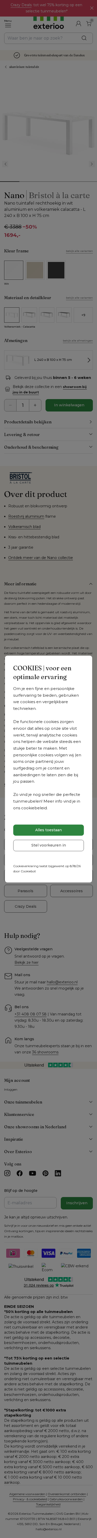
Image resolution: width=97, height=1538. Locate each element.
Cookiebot (28, 871)
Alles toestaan (48, 830)
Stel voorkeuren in (48, 845)
